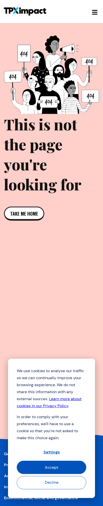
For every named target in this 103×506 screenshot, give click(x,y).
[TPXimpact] (25, 11)
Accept (51, 467)
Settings (52, 452)
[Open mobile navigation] (94, 11)
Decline (51, 482)
